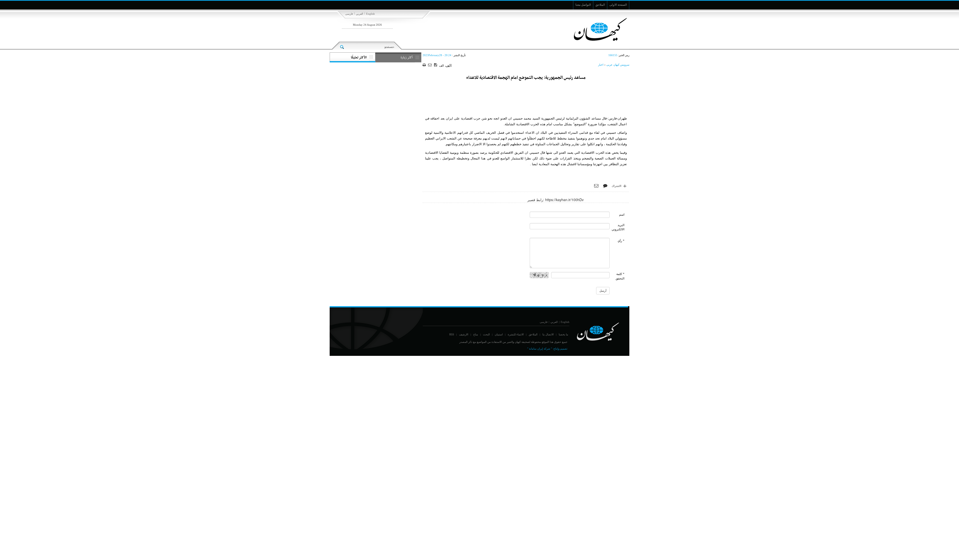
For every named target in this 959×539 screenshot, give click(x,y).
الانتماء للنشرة (516, 334)
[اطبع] (425, 65)
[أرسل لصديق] (430, 65)
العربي (359, 13)
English (370, 13)
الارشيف (463, 334)
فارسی (349, 13)
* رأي (621, 241)
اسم (621, 214)
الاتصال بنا (548, 334)
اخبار (600, 64)
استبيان (499, 334)
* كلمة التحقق (620, 276)
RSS (451, 334)
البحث (486, 334)
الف (441, 65)
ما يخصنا (563, 334)
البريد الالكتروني (618, 227)
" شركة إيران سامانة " (539, 348)
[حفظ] (436, 65)
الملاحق (533, 334)
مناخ (475, 334)
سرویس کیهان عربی (617, 64)
